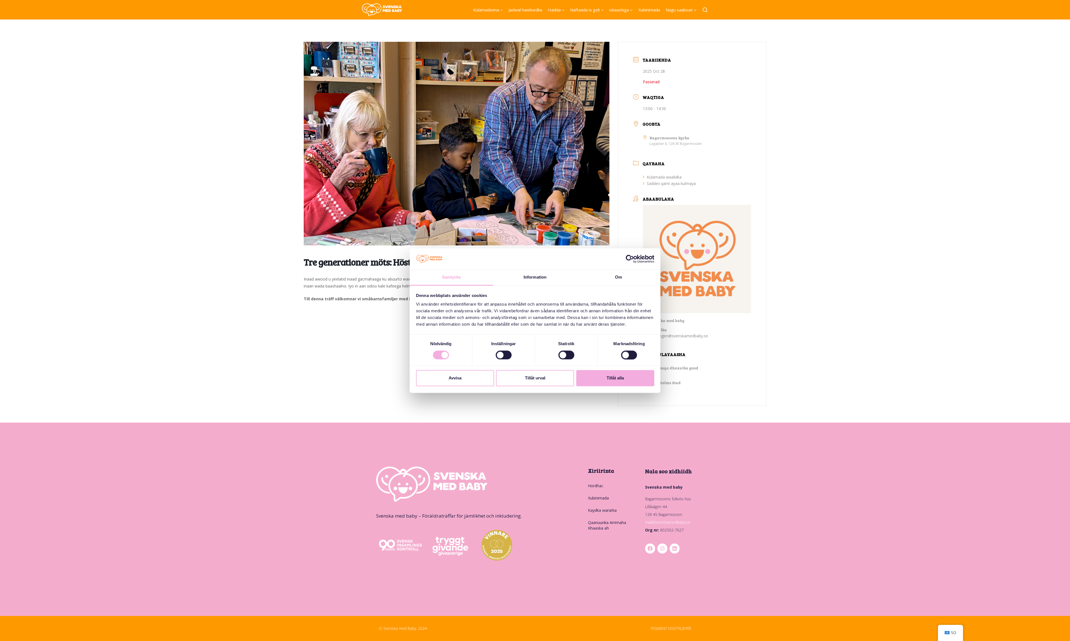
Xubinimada (649, 10)
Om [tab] (618, 277)
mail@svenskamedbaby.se (667, 522)
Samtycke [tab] (451, 277)
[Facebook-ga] (650, 548)
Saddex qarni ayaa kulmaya (671, 183)
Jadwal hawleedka (525, 10)
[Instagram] (662, 548)
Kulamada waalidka (664, 177)
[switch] (504, 354)
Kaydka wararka (602, 510)
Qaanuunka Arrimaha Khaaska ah (607, 525)
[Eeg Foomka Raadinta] (705, 10)
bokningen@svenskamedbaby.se (679, 335)
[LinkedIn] (675, 548)
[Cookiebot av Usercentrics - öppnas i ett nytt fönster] (629, 259)
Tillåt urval (535, 378)
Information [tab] (535, 277)
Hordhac (595, 485)
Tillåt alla (615, 378)
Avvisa (455, 378)
